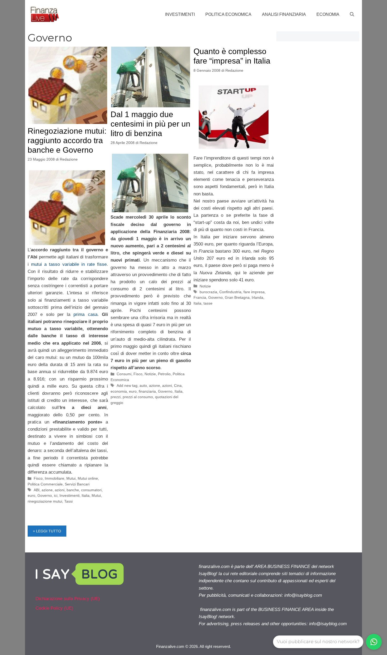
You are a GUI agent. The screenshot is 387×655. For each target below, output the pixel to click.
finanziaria (147, 391)
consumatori (91, 490)
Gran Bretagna (237, 297)
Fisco (38, 478)
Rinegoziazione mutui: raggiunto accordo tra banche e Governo (67, 140)
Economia (327, 14)
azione (47, 490)
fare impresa (254, 292)
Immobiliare (54, 478)
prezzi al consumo (138, 397)
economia (119, 391)
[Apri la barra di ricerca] (352, 14)
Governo (44, 495)
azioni (59, 490)
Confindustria (230, 292)
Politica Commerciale (45, 484)
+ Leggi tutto (47, 531)
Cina (178, 385)
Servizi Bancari (77, 484)
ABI (36, 490)
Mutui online (88, 478)
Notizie (150, 374)
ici (55, 495)
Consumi (124, 374)
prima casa (85, 314)
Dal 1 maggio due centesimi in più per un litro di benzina (150, 124)
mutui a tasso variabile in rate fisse (69, 264)
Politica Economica (228, 14)
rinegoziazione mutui (45, 501)
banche (73, 490)
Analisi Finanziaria (284, 14)
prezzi (116, 397)
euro (31, 495)
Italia (86, 495)
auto (143, 385)
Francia (200, 297)
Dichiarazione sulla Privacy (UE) (68, 598)
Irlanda (257, 297)
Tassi (68, 501)
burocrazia (208, 292)
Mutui (71, 478)
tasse (208, 303)
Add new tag (127, 385)
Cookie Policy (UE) (54, 608)
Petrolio (164, 374)
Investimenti (180, 14)
